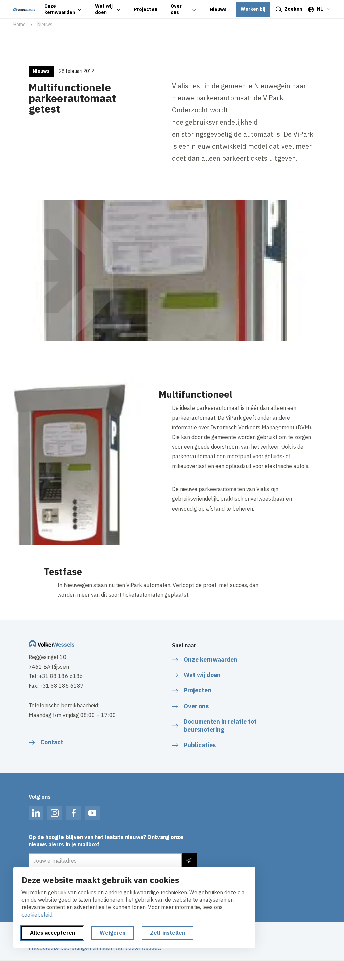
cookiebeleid (37, 914)
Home (19, 24)
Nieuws (44, 24)
